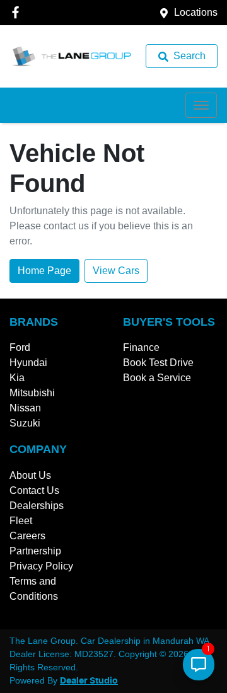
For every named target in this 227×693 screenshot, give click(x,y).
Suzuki (24, 423)
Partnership (35, 551)
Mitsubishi (32, 392)
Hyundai (28, 362)
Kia (17, 377)
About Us (30, 475)
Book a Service (157, 377)
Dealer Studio (89, 681)
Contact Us (34, 490)
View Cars (116, 270)
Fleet (20, 520)
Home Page (44, 270)
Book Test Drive (158, 362)
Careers (27, 535)
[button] (201, 105)
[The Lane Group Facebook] (17, 12)
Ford (19, 347)
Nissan (25, 408)
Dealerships (36, 505)
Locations (196, 12)
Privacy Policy (41, 566)
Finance (141, 347)
